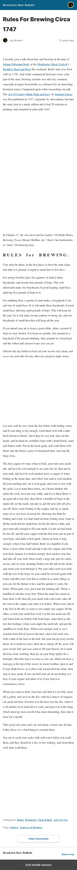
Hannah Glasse (63, 94)
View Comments (38, 838)
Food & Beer (45, 819)
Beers (20, 819)
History (14, 827)
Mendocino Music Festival (52, 64)
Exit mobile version (39, 865)
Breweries (31, 819)
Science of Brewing (31, 827)
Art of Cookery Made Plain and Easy (29, 94)
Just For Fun (60, 819)
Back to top (68, 854)
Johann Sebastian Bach (16, 64)
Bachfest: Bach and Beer (17, 69)
